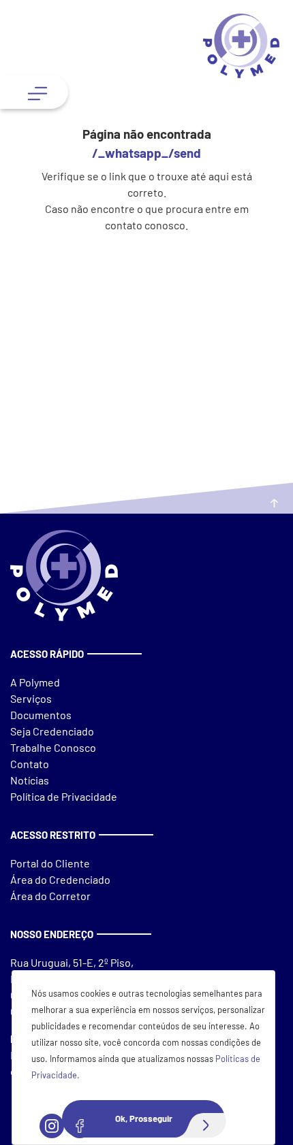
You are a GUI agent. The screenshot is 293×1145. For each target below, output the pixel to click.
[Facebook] (79, 1126)
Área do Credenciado (60, 879)
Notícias (29, 780)
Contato (29, 763)
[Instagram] (52, 1126)
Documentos (41, 714)
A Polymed (35, 682)
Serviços (31, 698)
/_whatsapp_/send (146, 153)
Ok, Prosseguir (143, 1118)
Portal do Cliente (51, 863)
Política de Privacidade (63, 796)
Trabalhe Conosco (53, 747)
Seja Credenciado (52, 731)
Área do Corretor (50, 895)
